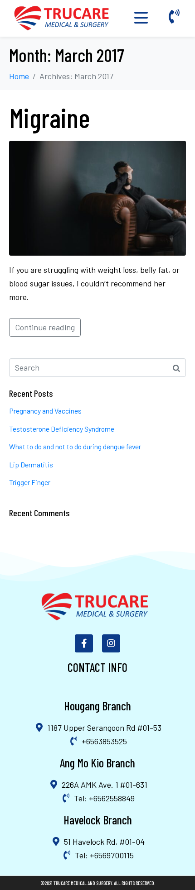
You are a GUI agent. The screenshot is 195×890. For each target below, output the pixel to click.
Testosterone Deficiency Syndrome (61, 428)
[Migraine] (97, 197)
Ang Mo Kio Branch (97, 763)
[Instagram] (111, 643)
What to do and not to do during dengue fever (75, 446)
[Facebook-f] (84, 643)
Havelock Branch (97, 820)
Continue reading (45, 327)
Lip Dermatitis (31, 464)
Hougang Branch (97, 706)
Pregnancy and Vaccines (45, 410)
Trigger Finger (29, 482)
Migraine (49, 117)
